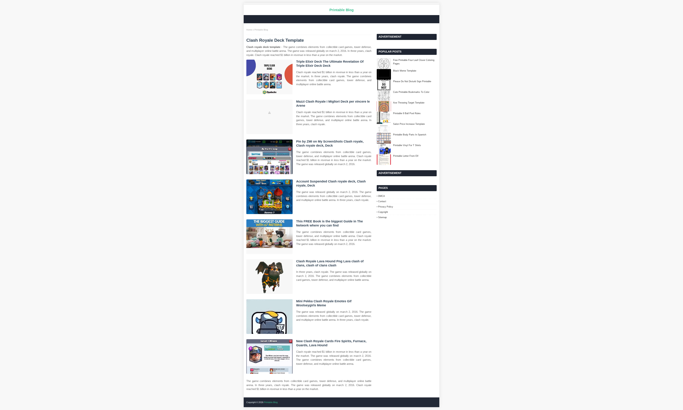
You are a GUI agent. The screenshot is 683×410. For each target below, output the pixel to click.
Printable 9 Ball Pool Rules (407, 113)
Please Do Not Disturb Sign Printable (412, 81)
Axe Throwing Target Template (408, 102)
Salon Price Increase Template (409, 124)
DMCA (381, 196)
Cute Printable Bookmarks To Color (411, 92)
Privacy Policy (385, 206)
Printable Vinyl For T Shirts (407, 145)
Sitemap (382, 217)
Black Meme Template (404, 70)
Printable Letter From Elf (405, 156)
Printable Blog (341, 10)
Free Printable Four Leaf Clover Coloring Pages (413, 62)
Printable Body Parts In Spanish (409, 134)
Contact (382, 201)
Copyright (383, 212)
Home (249, 30)
